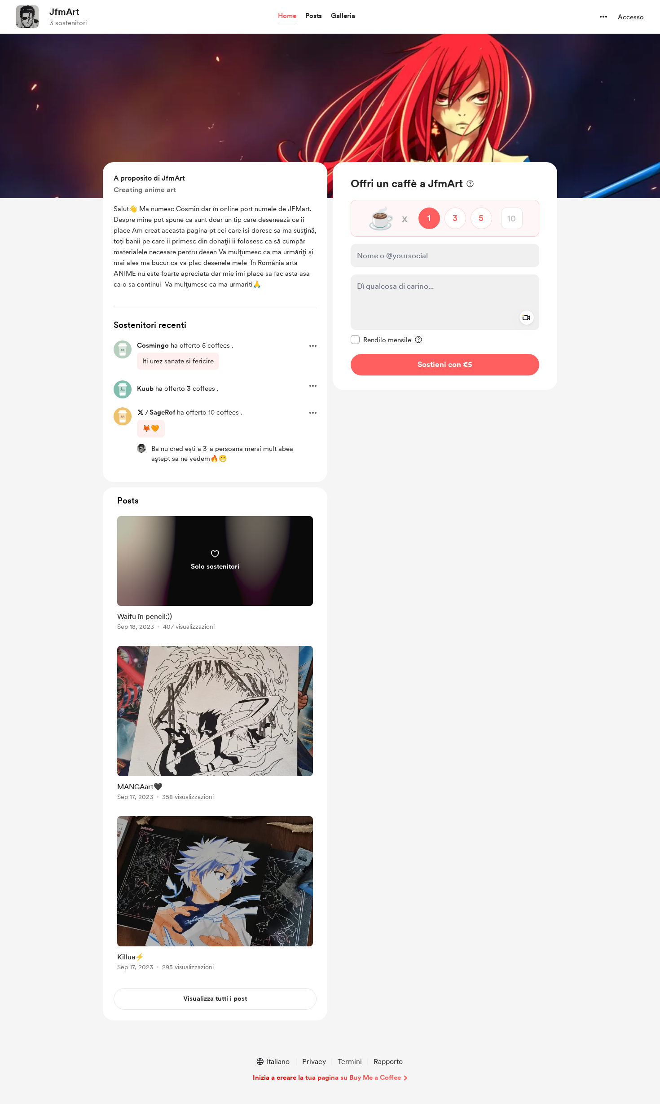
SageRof (162, 412)
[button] (287, 16)
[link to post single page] (215, 574)
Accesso (631, 17)
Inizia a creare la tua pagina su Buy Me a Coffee (327, 1077)
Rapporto (388, 1061)
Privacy (314, 1061)
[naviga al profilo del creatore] (27, 16)
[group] (215, 574)
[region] (445, 276)
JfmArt (64, 11)
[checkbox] (381, 339)
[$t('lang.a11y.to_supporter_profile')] (141, 448)
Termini (350, 1061)
